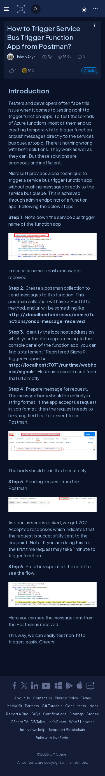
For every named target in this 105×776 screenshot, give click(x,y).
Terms (86, 698)
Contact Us (42, 698)
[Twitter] (24, 685)
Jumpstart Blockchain (66, 729)
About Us (22, 698)
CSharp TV (19, 722)
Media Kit (14, 706)
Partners (32, 706)
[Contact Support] (90, 685)
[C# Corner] (21, 9)
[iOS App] (79, 685)
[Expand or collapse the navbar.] (7, 9)
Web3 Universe (82, 722)
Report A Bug (17, 714)
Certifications (55, 714)
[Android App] (69, 685)
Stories (93, 714)
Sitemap (76, 714)
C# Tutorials (52, 706)
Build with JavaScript (53, 737)
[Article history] (45, 57)
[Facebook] (14, 685)
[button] (95, 8)
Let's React (57, 722)
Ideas (93, 706)
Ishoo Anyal (26, 57)
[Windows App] (58, 685)
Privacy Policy (66, 698)
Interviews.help (33, 729)
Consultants (75, 706)
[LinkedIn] (34, 685)
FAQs (35, 714)
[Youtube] (46, 685)
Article (89, 71)
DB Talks (38, 722)
